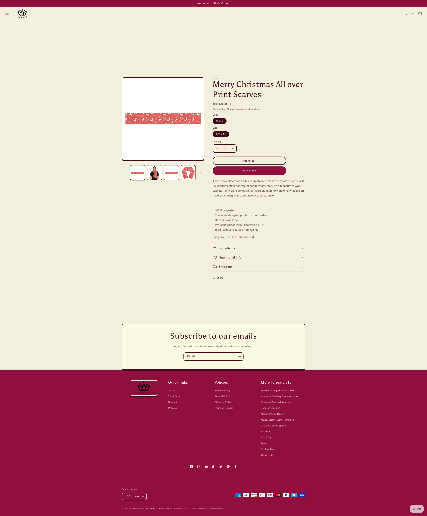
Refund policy (165, 508)
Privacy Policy (222, 390)
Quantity (217, 141)
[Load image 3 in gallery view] (171, 172)
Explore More (268, 449)
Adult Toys (267, 437)
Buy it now (249, 170)
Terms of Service (224, 408)
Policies (172, 408)
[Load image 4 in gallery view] (188, 172)
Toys (263, 443)
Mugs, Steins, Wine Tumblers (277, 420)
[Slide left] (125, 172)
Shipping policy (216, 508)
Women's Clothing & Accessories (279, 396)
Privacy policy (180, 508)
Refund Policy (222, 396)
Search (172, 390)
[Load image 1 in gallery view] (137, 172)
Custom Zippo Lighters (274, 425)
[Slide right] (200, 172)
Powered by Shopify (146, 508)
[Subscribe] (239, 356)
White (219, 121)
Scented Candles (270, 408)
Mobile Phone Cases (272, 414)
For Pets (266, 431)
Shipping (231, 109)
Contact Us (174, 402)
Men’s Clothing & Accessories (278, 390)
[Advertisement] (213, 46)
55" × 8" (221, 134)
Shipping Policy (223, 402)
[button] (7, 13)
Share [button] (220, 278)
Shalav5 (133, 508)
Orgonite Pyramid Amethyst (276, 402)
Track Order (175, 396)
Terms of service (198, 508)
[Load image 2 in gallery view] (154, 172)
